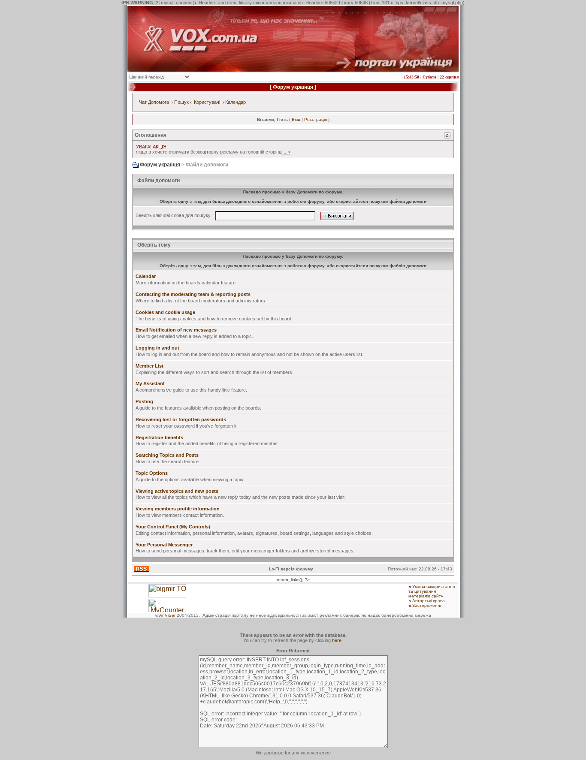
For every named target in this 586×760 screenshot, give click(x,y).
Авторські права (428, 600)
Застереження (427, 605)
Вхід (296, 119)
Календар (235, 102)
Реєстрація (315, 119)
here (336, 640)
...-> (286, 151)
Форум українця (293, 87)
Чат (143, 102)
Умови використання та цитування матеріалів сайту (431, 591)
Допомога (158, 102)
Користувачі (207, 102)
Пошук (181, 102)
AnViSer (167, 615)
